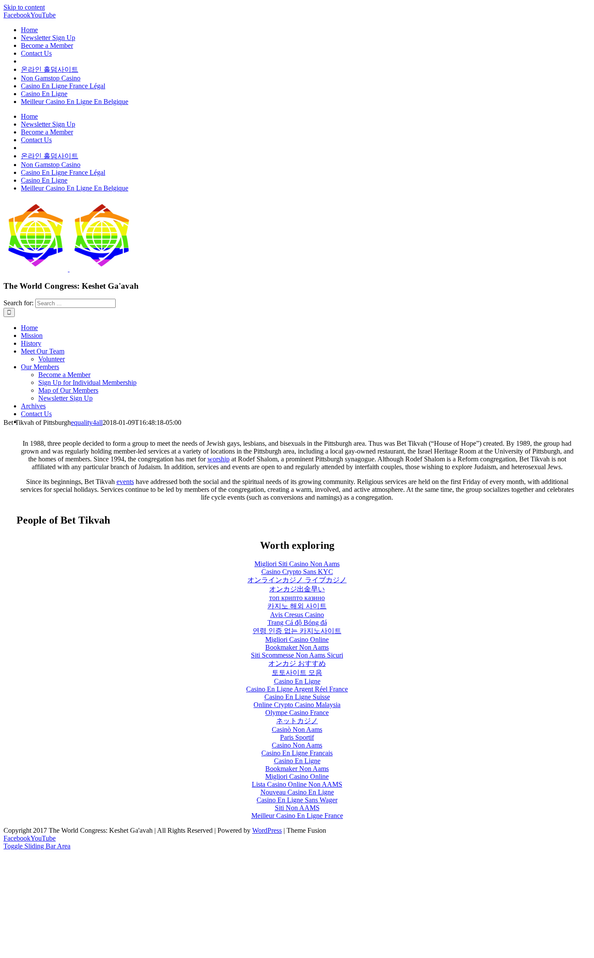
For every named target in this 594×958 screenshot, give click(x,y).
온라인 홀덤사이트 (49, 69)
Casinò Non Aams (297, 729)
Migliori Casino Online (297, 639)
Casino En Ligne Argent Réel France (297, 689)
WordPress (267, 830)
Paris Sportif (297, 737)
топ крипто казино (297, 597)
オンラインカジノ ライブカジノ (297, 580)
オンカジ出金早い (297, 589)
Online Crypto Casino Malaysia (297, 704)
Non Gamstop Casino (50, 78)
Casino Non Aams (297, 745)
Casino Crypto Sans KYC (297, 571)
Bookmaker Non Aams (297, 647)
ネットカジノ (297, 720)
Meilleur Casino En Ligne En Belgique (74, 101)
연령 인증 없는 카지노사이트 (297, 630)
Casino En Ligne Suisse (297, 697)
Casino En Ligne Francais (297, 753)
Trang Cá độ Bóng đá (297, 622)
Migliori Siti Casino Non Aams (297, 563)
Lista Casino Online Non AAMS (297, 784)
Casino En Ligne (44, 93)
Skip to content (24, 7)
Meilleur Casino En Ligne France (297, 815)
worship (218, 459)
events (125, 481)
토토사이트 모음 (297, 672)
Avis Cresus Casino (297, 614)
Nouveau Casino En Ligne (297, 792)
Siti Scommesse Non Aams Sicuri (297, 655)
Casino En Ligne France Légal (63, 86)
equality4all (87, 422)
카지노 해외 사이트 (297, 606)
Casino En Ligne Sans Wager (297, 800)
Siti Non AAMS (297, 807)
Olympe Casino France (297, 712)
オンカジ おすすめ (297, 663)
